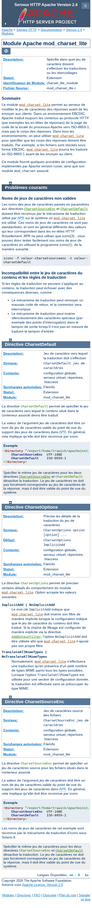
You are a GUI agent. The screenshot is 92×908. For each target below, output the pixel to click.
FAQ (37, 895)
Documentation (51, 30)
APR (20, 218)
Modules (8, 33)
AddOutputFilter (26, 637)
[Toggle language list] (6, 51)
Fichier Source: (16, 88)
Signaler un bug (84, 897)
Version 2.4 (74, 30)
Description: (13, 59)
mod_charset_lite (35, 105)
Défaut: (9, 540)
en (71, 875)
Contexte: (11, 373)
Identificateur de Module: (24, 83)
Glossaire (49, 895)
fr (79, 875)
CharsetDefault (74, 209)
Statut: (8, 78)
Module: (10, 397)
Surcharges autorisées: (22, 387)
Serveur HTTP (26, 30)
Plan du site (67, 895)
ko (87, 875)
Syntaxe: (10, 363)
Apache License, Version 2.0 (42, 885)
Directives (24, 895)
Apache (7, 30)
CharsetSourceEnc (39, 209)
